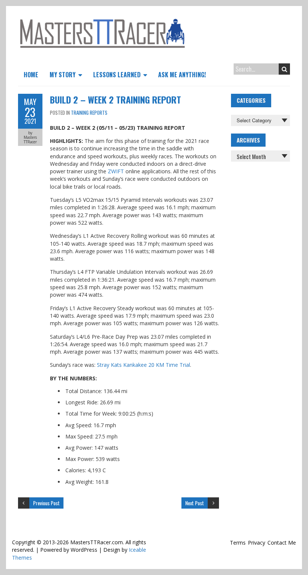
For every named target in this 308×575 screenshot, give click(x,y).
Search (284, 69)
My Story (62, 74)
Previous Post (46, 503)
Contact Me (281, 542)
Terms (238, 542)
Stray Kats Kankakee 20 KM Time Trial (143, 364)
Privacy (256, 542)
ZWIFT (116, 171)
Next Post (194, 503)
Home (31, 74)
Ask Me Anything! (182, 74)
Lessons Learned (116, 74)
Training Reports (89, 112)
